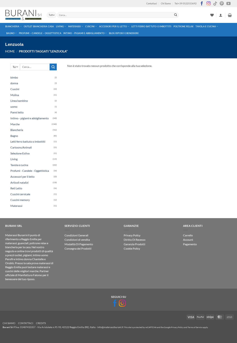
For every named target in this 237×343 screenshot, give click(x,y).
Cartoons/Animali (21, 147)
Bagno (10, 33)
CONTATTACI (25, 323)
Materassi (74, 26)
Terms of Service (195, 327)
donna (14, 83)
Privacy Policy (132, 235)
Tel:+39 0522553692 (186, 3)
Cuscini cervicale (20, 194)
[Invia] (176, 15)
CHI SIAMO (9, 323)
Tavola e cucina (206, 26)
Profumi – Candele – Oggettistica (40, 33)
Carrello (188, 235)
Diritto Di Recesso (134, 239)
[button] (220, 15)
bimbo (14, 77)
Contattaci (151, 3)
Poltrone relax (183, 26)
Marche (15, 124)
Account (188, 239)
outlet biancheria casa (39, 26)
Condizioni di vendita (77, 239)
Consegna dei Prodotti (78, 248)
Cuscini (90, 26)
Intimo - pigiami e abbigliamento (29, 118)
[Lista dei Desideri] (212, 15)
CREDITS (41, 323)
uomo (13, 106)
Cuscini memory (20, 199)
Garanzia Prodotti (134, 244)
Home (10, 51)
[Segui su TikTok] (215, 3)
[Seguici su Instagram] (208, 3)
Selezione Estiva (19, 153)
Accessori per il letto (113, 26)
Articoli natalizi (19, 182)
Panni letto (17, 112)
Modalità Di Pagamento (79, 244)
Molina (14, 95)
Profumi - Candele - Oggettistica (29, 170)
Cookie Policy (132, 248)
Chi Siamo (166, 3)
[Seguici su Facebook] (202, 3)
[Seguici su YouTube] (228, 3)
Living (60, 26)
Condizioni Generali (76, 235)
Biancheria (12, 26)
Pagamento (190, 244)
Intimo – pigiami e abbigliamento (83, 33)
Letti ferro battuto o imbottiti (151, 26)
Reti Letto (16, 188)
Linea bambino (19, 100)
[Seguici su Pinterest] (222, 3)
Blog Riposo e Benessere (124, 33)
